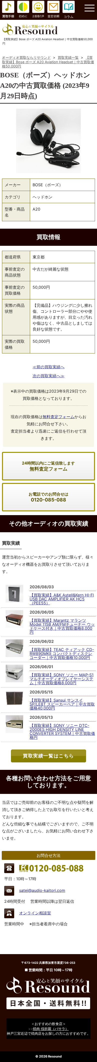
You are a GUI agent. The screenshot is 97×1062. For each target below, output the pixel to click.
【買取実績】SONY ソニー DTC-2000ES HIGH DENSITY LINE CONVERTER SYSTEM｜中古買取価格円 (62, 731)
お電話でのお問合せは (48, 497)
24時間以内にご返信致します (48, 466)
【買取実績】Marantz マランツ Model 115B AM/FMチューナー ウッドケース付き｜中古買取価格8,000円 (62, 626)
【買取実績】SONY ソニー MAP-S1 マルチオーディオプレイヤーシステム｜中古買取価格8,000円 (62, 678)
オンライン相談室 (35, 912)
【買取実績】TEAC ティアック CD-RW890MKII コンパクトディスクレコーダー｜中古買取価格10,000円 (62, 653)
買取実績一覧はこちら (48, 756)
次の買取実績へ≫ (48, 375)
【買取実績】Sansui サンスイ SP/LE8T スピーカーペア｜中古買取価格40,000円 (62, 704)
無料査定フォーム (58, 416)
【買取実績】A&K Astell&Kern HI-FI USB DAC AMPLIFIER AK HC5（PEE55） (62, 599)
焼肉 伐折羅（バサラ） (51, 1029)
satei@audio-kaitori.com (42, 890)
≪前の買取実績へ (48, 366)
